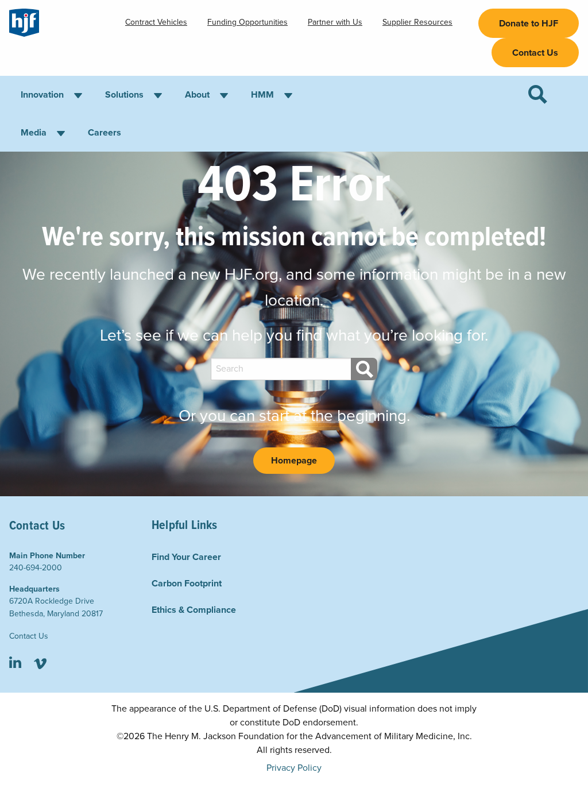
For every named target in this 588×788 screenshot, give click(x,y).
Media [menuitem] (34, 132)
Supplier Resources (417, 22)
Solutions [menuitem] (124, 95)
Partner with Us (335, 22)
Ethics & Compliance (194, 610)
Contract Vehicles (156, 22)
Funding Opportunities (247, 22)
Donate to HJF (528, 23)
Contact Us (535, 53)
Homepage (294, 460)
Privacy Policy (294, 768)
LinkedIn (15, 663)
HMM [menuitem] (262, 95)
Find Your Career (186, 557)
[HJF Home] (24, 22)
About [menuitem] (197, 95)
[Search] (364, 369)
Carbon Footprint (187, 583)
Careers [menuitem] (104, 132)
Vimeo (40, 663)
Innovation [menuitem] (42, 95)
